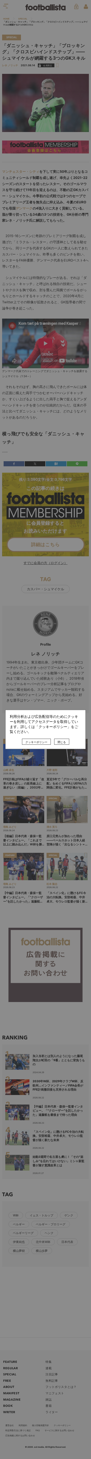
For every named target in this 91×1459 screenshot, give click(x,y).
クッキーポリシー (36, 742)
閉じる (62, 742)
